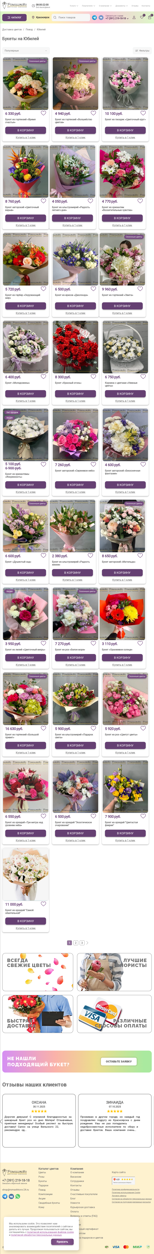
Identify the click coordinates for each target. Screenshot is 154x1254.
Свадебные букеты (49, 1202)
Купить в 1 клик (26, 137)
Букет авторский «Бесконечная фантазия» (122, 472)
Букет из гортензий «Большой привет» (22, 736)
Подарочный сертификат (84, 1229)
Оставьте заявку (119, 1061)
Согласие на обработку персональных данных (132, 1199)
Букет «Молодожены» (17, 382)
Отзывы (135, 6)
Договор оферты (119, 1196)
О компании (104, 6)
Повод (42, 1189)
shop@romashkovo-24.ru (15, 1189)
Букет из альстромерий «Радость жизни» (71, 563)
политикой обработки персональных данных (36, 1235)
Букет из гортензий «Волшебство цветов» (73, 121)
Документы (120, 6)
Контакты (146, 6)
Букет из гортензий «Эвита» (117, 295)
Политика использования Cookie (126, 1193)
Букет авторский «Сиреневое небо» (75, 470)
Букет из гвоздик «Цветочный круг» (125, 119)
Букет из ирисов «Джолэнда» (71, 295)
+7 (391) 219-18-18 (16, 1180)
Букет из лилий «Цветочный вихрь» (25, 649)
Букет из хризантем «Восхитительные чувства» (117, 209)
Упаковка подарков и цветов (86, 1237)
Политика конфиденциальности (125, 1189)
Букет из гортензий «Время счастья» (20, 121)
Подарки (43, 1185)
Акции (41, 1198)
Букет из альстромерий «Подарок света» (74, 736)
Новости (75, 1202)
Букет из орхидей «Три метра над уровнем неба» (24, 824)
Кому (41, 1207)
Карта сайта (119, 1172)
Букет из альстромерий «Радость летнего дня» (71, 209)
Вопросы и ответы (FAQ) (84, 1216)
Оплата (74, 1211)
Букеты (42, 1181)
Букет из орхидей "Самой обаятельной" (19, 911)
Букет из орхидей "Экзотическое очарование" (73, 824)
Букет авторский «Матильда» (119, 561)
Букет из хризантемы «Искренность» (17, 475)
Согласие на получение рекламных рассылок (131, 1202)
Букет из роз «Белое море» (70, 649)
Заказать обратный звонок (14, 1183)
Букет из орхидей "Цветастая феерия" (121, 824)
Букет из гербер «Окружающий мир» (22, 296)
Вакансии (75, 1176)
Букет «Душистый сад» (18, 561)
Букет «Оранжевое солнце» (117, 649)
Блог (73, 1198)
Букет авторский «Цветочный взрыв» (22, 209)
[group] (39, 1121)
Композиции (45, 1194)
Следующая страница (86, 943)
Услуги (73, 6)
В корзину (25, 130)
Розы (41, 1176)
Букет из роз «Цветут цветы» (121, 734)
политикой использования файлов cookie (50, 1232)
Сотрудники (77, 1181)
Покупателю (87, 6)
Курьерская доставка (82, 1207)
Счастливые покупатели (83, 1194)
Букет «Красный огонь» (68, 382)
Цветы (42, 1172)
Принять (62, 1241)
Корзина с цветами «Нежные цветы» (121, 384)
